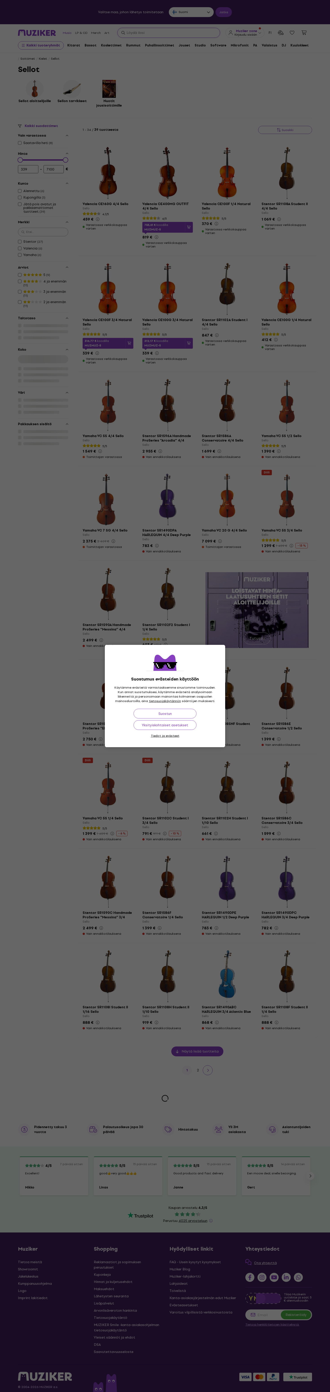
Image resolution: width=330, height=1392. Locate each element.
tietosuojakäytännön (165, 701)
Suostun (165, 713)
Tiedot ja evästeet (165, 735)
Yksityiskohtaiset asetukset (165, 725)
